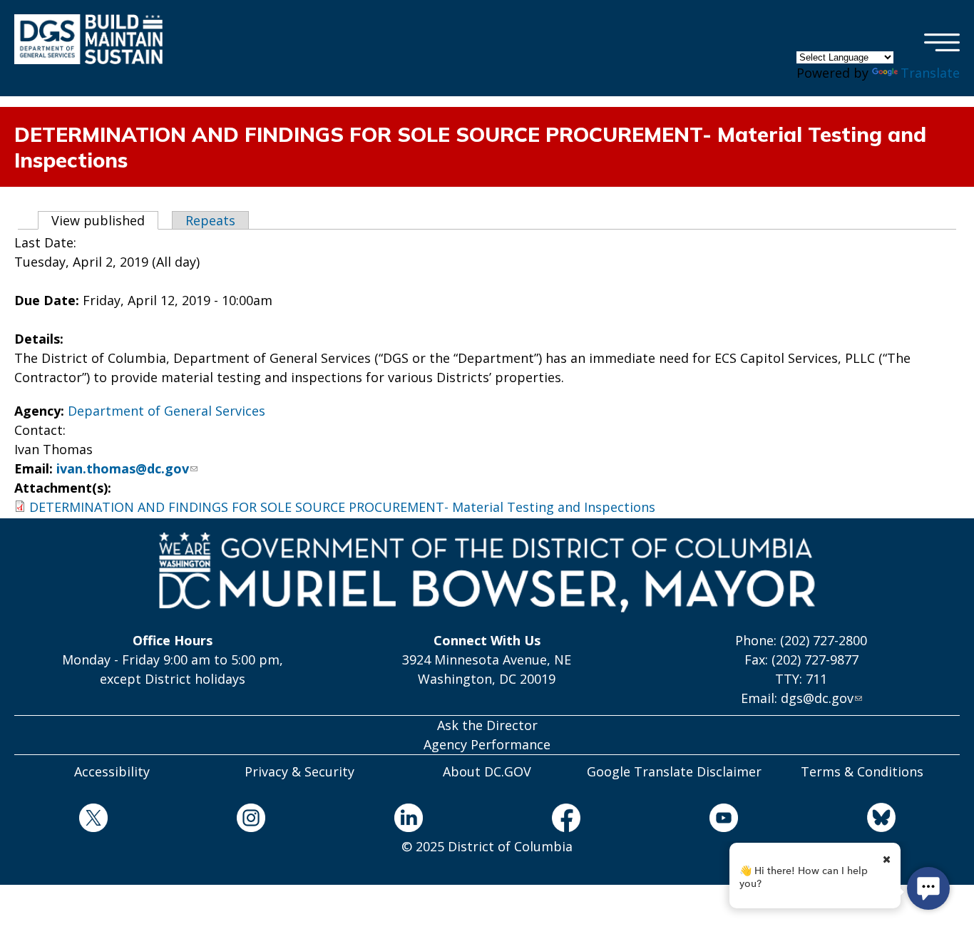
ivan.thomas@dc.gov (122, 468)
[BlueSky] (881, 819)
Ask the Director (487, 725)
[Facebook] (566, 820)
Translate (930, 72)
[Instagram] (250, 820)
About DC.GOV (487, 771)
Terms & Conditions (862, 771)
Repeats (210, 220)
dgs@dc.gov (817, 698)
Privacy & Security (299, 771)
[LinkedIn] (408, 820)
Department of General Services (166, 410)
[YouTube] (723, 820)
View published (104, 220)
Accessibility (112, 771)
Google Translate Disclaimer (674, 771)
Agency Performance (487, 744)
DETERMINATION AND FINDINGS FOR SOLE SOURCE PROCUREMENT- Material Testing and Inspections (342, 506)
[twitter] (93, 820)
